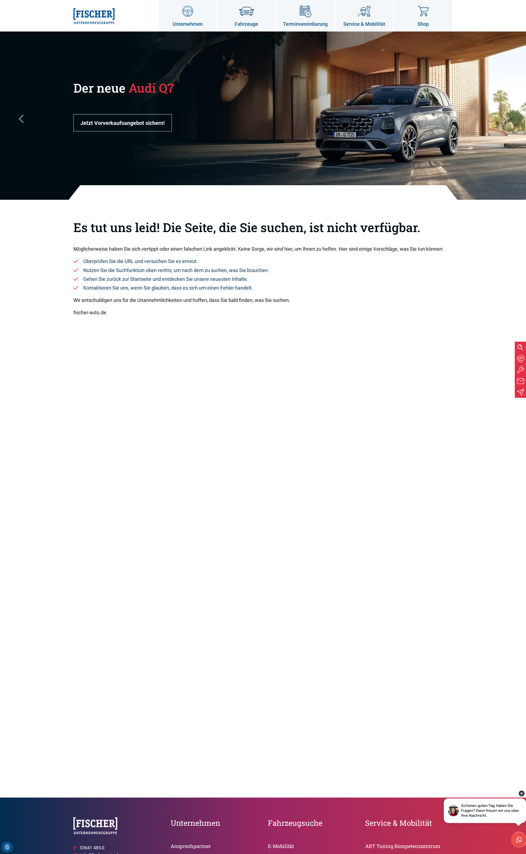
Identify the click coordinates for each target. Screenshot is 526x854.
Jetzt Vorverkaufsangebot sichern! (122, 122)
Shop (423, 24)
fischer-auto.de (89, 312)
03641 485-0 (92, 847)
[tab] (520, 358)
